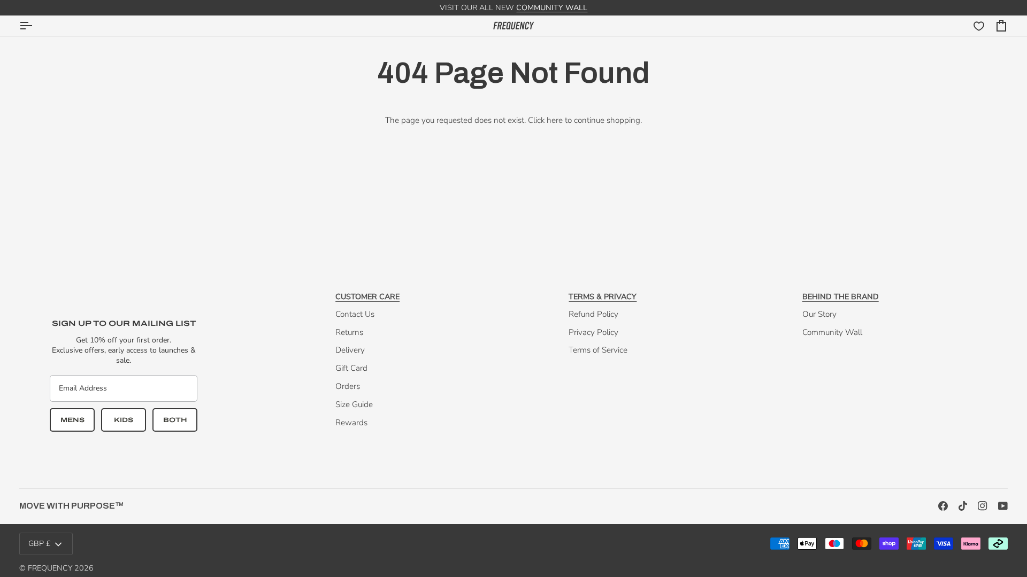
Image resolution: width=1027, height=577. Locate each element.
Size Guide (354, 404)
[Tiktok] (963, 506)
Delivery (350, 350)
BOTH (175, 420)
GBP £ (39, 544)
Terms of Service (598, 350)
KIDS (123, 420)
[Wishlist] (979, 26)
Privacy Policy (593, 332)
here (555, 120)
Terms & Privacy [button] (603, 297)
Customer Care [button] (367, 297)
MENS (72, 420)
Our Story (819, 314)
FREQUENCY (50, 568)
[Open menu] (35, 25)
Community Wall (832, 332)
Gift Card (351, 368)
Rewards (351, 422)
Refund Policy (593, 314)
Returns (349, 332)
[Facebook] (943, 506)
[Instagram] (982, 506)
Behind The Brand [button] (840, 297)
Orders (347, 386)
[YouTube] (1003, 506)
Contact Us (354, 314)
